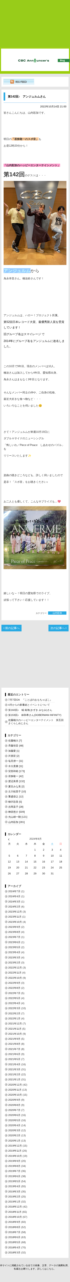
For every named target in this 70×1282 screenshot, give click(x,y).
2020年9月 (14, 1099)
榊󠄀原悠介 (16, 811)
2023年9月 (14, 926)
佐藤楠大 (15, 740)
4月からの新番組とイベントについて (29, 704)
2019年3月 (14, 1191)
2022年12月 (15, 967)
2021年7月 (14, 1049)
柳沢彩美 (15, 801)
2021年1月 (14, 1079)
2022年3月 (14, 1008)
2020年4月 (14, 1125)
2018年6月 (14, 1237)
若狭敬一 (15, 776)
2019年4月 (14, 1186)
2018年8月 (14, 1227)
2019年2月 (14, 1196)
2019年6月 (14, 1176)
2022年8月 (14, 987)
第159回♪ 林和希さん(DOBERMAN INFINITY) (34, 715)
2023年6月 (14, 942)
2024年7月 (14, 891)
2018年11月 (15, 1211)
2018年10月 (15, 1216)
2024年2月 (14, 906)
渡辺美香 (16, 781)
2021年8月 (14, 1043)
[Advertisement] (35, 23)
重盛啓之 (15, 796)
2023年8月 (14, 932)
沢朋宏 (13, 755)
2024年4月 (14, 896)
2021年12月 (15, 1023)
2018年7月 (14, 1232)
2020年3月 (14, 1130)
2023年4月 (14, 952)
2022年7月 (14, 993)
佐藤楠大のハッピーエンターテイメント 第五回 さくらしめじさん (36, 722)
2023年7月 (14, 937)
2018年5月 (14, 1242)
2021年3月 (14, 1069)
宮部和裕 (16, 771)
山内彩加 (57, 613)
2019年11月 (15, 1150)
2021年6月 (14, 1054)
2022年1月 (14, 1018)
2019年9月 (14, 1161)
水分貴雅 (15, 766)
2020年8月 (14, 1105)
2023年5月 (14, 947)
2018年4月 (14, 1247)
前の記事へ (12, 628)
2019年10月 (15, 1155)
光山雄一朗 (17, 816)
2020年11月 (15, 1089)
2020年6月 (14, 1115)
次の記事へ (58, 628)
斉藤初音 (15, 745)
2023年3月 (14, 957)
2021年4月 (14, 1064)
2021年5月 (14, 1059)
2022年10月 (15, 977)
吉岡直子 (15, 806)
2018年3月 (14, 1252)
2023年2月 (14, 962)
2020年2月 (14, 1135)
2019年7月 (14, 1171)
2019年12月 (15, 1145)
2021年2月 (14, 1074)
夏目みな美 (16, 786)
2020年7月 (14, 1110)
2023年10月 (15, 921)
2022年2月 (14, 1013)
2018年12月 (15, 1206)
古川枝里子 (17, 791)
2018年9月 (14, 1221)
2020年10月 (15, 1094)
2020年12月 (15, 1084)
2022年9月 (14, 982)
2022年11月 (15, 972)
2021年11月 (15, 1028)
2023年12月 (15, 911)
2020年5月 (14, 1120)
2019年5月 (14, 1181)
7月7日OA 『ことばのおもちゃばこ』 (31, 699)
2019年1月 (14, 1201)
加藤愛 (13, 750)
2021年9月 (14, 1038)
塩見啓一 (15, 760)
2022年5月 (14, 998)
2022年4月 (14, 1003)
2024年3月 (14, 901)
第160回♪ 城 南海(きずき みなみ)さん (30, 710)
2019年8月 (14, 1166)
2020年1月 (14, 1140)
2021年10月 (15, 1033)
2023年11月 (15, 916)
